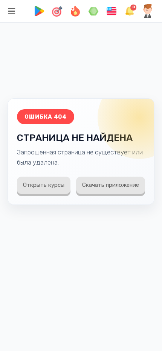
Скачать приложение (110, 185)
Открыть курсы (43, 185)
